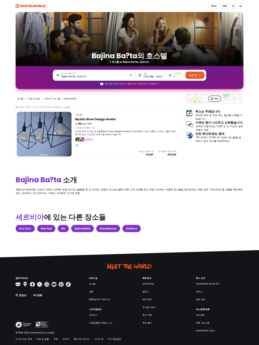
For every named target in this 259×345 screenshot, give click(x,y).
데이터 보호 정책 (24, 339)
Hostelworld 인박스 (205, 330)
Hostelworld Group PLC (208, 283)
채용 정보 (200, 299)
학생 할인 (147, 322)
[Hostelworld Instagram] (46, 284)
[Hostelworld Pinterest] (61, 284)
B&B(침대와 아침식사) (99, 299)
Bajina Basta (82, 228)
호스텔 (79, 115)
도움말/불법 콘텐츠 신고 (100, 322)
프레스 (199, 291)
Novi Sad (46, 228)
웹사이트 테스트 (81, 339)
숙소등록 (200, 315)
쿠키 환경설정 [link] (114, 339)
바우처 (66, 339)
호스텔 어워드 (149, 307)
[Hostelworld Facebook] (32, 284)
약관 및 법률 (43, 339)
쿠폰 (56, 339)
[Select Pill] (233, 6)
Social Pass (148, 283)
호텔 (91, 291)
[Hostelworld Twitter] (39, 284)
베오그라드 (25, 228)
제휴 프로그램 (202, 322)
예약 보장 (147, 299)
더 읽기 (67, 107)
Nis (63, 228)
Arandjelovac (108, 228)
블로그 (146, 291)
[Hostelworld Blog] (18, 284)
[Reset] (130, 75)
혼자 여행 (147, 315)
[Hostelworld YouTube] (54, 284)
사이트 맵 (98, 339)
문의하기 (93, 315)
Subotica (131, 228)
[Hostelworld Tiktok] (68, 284)
